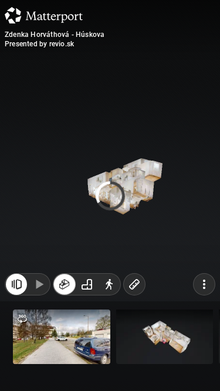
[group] (87, 284)
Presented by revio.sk (39, 44)
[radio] (64, 284)
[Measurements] (134, 284)
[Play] (38, 284)
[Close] (198, 100)
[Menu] (204, 284)
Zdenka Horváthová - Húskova (54, 34)
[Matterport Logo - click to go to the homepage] (43, 15)
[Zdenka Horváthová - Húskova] (110, 195)
